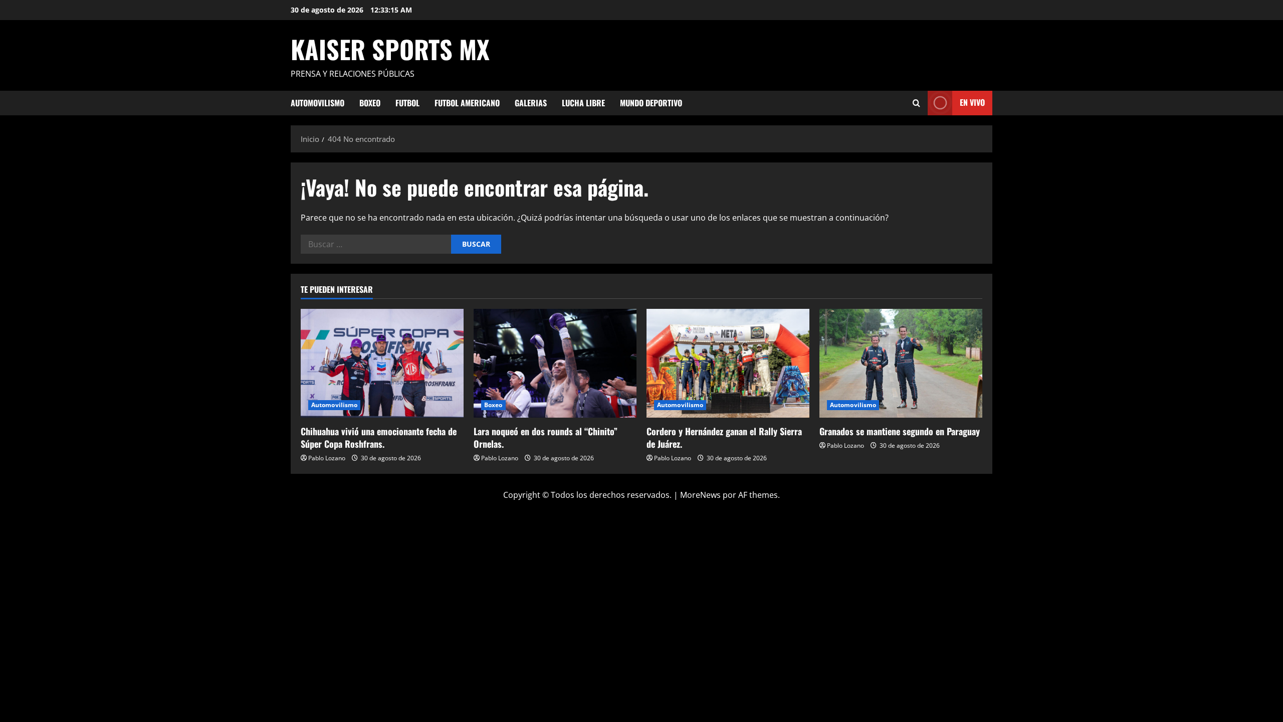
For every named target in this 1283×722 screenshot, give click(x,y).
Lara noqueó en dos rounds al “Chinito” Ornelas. (545, 437)
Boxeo (369, 103)
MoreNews (700, 494)
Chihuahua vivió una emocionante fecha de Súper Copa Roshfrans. (379, 437)
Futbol (407, 103)
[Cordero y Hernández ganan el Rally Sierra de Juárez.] (728, 363)
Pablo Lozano (326, 458)
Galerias (531, 103)
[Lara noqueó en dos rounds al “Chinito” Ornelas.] (555, 363)
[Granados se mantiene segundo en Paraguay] (900, 363)
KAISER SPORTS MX (390, 48)
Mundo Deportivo (651, 103)
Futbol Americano (467, 103)
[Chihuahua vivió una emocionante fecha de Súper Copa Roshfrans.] (382, 363)
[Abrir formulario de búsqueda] (916, 103)
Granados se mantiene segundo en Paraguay (899, 431)
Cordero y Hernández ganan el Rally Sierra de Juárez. (724, 437)
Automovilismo (317, 103)
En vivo (972, 102)
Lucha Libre (583, 103)
